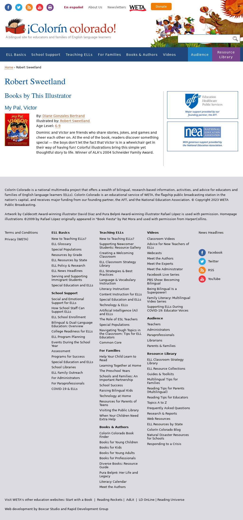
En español (73, 7)
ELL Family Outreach (67, 372)
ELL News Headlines (67, 271)
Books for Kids (110, 447)
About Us (95, 7)
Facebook (8, 7)
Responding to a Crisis (164, 444)
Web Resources (158, 419)
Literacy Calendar (112, 481)
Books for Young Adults (117, 453)
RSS (29, 7)
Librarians (154, 340)
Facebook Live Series (163, 274)
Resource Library (226, 54)
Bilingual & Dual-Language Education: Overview (72, 324)
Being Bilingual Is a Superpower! (162, 290)
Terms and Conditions (21, 232)
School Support (45, 55)
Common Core (110, 342)
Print (50, 7)
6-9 (58, 126)
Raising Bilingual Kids (116, 390)
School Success (111, 385)
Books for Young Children (118, 442)
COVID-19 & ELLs (64, 389)
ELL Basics (16, 55)
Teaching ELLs (79, 55)
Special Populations (66, 249)
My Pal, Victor (21, 108)
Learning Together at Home (120, 365)
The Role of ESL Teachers (118, 319)
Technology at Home (115, 396)
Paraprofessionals (160, 335)
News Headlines (211, 232)
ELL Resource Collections (166, 368)
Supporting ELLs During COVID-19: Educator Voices (167, 308)
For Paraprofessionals (67, 383)
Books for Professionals (117, 458)
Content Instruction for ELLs (120, 294)
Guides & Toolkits (160, 374)
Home (9, 67)
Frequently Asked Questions (168, 408)
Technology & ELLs (113, 305)
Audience (200, 55)
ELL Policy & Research (68, 265)
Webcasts (154, 253)
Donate (161, 6)
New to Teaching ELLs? (68, 239)
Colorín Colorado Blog (164, 429)
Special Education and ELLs (72, 285)
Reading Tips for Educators (167, 397)
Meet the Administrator (165, 269)
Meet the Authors (112, 487)
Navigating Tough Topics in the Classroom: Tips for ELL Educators (120, 333)
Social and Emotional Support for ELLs (67, 300)
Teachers (154, 324)
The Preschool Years (114, 371)
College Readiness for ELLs (72, 331)
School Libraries (63, 367)
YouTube (39, 7)
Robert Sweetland (75, 121)
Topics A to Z (157, 402)
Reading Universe (170, 499)
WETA (137, 7)
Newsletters (116, 7)
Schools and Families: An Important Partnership (118, 378)
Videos (169, 55)
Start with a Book (79, 499)
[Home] (63, 31)
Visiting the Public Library (119, 410)
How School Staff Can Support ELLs (67, 309)
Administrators (158, 329)
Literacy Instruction (114, 289)
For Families (109, 55)
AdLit (130, 499)
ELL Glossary (61, 244)
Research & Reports (162, 413)
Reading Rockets (109, 499)
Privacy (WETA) (16, 239)
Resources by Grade (66, 255)
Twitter (18, 7)
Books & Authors (142, 55)
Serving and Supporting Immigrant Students (69, 278)
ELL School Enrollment (68, 317)
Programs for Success (68, 356)
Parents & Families (161, 346)
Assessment (60, 351)
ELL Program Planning (68, 337)
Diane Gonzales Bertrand (63, 116)
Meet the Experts (160, 263)
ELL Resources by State (69, 260)
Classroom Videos (161, 239)
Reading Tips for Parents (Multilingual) (165, 390)
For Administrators (65, 378)
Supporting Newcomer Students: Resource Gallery (120, 245)
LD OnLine (146, 499)
